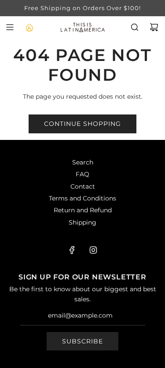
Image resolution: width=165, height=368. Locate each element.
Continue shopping (82, 124)
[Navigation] (9, 27)
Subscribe (82, 341)
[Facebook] (72, 250)
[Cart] (154, 27)
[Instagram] (93, 250)
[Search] (134, 27)
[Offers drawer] (29, 27)
